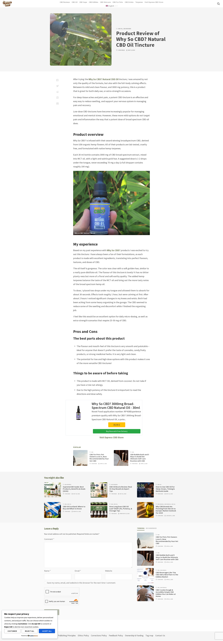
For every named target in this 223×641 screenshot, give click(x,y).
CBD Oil (120, 29)
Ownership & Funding (134, 635)
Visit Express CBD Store (112, 437)
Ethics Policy (83, 635)
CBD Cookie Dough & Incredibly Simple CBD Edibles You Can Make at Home (166, 593)
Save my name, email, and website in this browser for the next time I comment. (81, 582)
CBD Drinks (160, 504)
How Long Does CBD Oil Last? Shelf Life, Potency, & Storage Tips (120, 508)
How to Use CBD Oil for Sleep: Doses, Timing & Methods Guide (165, 489)
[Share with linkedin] (57, 97)
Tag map (149, 635)
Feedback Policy (116, 635)
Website (108, 570)
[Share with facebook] (57, 80)
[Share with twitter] (57, 86)
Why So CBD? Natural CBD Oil (103, 79)
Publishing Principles (67, 635)
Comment (49, 539)
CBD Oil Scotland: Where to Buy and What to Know (74, 507)
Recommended (151, 528)
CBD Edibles (167, 504)
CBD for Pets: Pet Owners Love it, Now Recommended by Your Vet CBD (99, 457)
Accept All (47, 631)
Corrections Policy (99, 635)
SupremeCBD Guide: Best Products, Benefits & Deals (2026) (74, 489)
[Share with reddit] (57, 92)
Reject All (29, 631)
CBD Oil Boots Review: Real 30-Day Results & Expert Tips (120, 489)
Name (47, 570)
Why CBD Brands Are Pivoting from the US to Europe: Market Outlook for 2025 (166, 509)
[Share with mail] (57, 103)
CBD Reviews (127, 29)
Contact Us (160, 635)
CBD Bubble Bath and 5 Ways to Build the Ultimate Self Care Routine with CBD (139, 457)
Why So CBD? (113, 250)
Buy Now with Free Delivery (116, 431)
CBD (92, 452)
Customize (12, 631)
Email (78, 570)
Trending (140, 528)
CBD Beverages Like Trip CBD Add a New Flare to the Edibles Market (167, 574)
